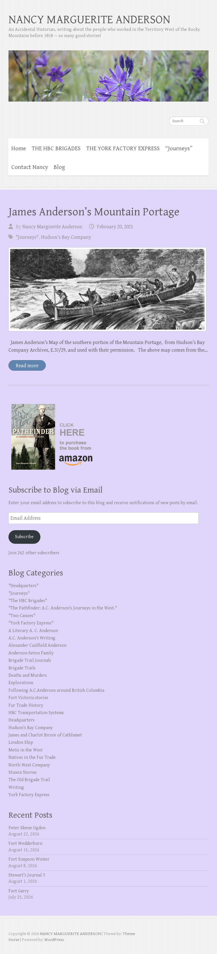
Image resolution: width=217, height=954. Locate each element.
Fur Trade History (25, 705)
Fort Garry (18, 891)
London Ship (20, 742)
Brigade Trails (22, 668)
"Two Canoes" (21, 615)
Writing (16, 787)
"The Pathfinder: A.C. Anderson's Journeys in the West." (62, 608)
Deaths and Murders (27, 675)
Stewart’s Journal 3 (26, 875)
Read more (27, 366)
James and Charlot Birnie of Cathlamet (45, 735)
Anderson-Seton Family (31, 653)
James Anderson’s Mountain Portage (93, 211)
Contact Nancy (29, 167)
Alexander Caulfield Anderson (37, 645)
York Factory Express (28, 795)
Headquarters (21, 720)
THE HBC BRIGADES (56, 148)
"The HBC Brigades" (27, 600)
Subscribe (24, 537)
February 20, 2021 (115, 227)
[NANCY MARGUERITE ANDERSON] (108, 72)
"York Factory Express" (30, 623)
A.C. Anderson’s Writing (31, 638)
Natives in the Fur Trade (32, 757)
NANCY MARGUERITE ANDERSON (89, 20)
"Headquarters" (23, 585)
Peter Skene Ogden (26, 828)
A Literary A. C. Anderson (33, 630)
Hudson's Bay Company (66, 237)
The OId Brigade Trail (29, 780)
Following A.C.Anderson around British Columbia (56, 690)
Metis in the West (25, 750)
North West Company (29, 765)
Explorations (20, 683)
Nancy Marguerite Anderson (52, 227)
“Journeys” (178, 148)
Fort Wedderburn (25, 843)
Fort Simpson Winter (28, 859)
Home (18, 148)
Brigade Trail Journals (29, 660)
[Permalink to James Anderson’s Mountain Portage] (107, 289)
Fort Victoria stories (28, 698)
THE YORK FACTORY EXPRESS (123, 148)
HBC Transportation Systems (36, 712)
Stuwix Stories (22, 772)
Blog (59, 167)
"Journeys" (27, 237)
